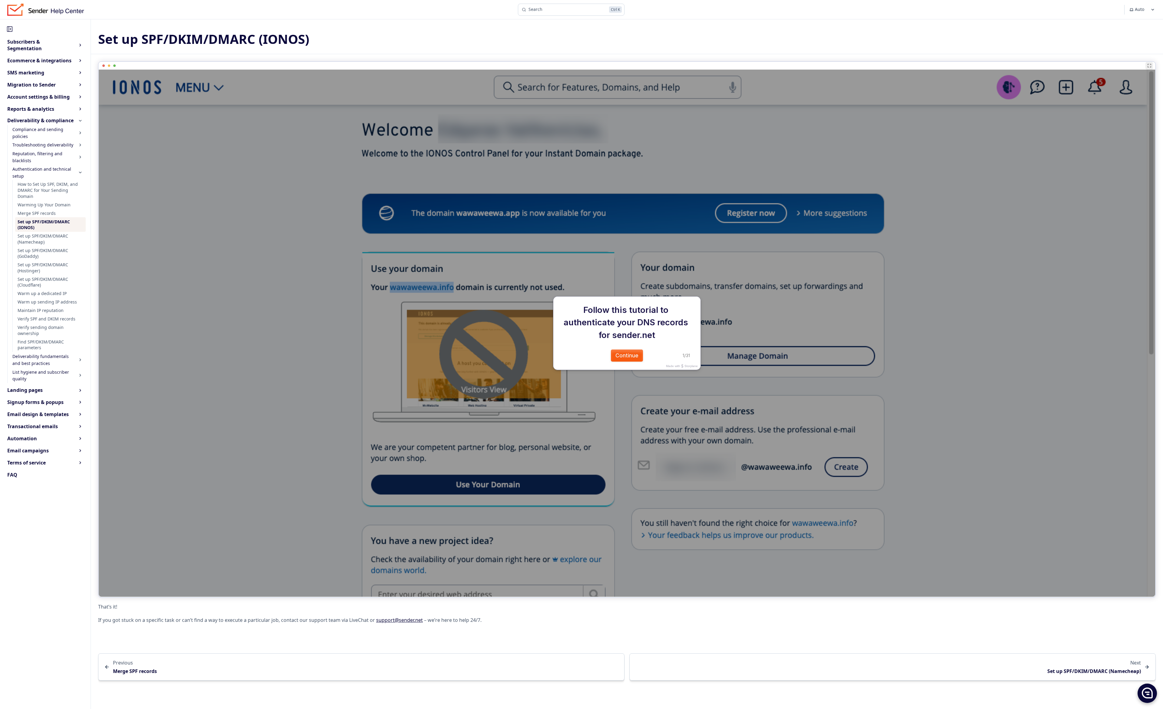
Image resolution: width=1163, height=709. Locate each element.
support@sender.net (399, 620)
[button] (1147, 693)
